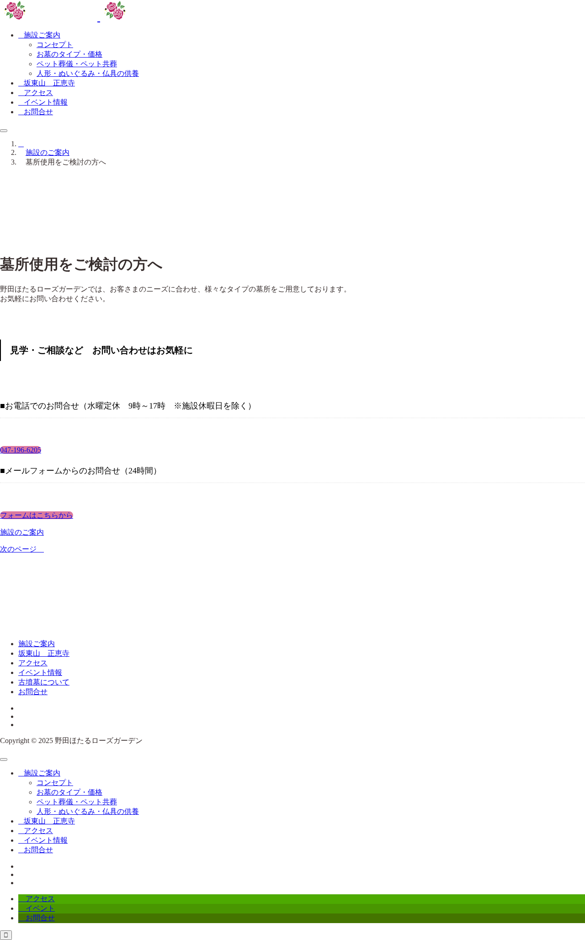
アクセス (33, 663)
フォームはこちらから (36, 515)
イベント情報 (40, 672)
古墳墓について (43, 682)
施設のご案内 (22, 532)
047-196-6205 (20, 450)
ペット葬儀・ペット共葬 (77, 64)
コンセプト (55, 44)
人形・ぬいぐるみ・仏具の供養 (88, 73)
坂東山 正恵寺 (43, 653)
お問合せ (33, 692)
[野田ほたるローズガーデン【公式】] (98, 17)
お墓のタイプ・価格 (69, 54)
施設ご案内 (36, 644)
